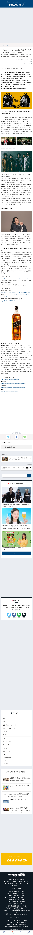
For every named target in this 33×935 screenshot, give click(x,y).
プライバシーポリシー (11, 881)
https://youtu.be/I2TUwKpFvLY (8, 301)
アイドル (5, 735)
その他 (4, 760)
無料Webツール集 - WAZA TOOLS (17, 924)
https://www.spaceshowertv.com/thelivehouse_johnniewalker (16, 278)
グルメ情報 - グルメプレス (17, 891)
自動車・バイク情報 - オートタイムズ (17, 908)
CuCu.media (7, 757)
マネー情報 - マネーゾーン (17, 904)
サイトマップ (17, 885)
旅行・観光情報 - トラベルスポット (17, 906)
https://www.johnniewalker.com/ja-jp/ (10, 379)
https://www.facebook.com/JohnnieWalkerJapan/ (13, 383)
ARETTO (6, 754)
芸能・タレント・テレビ (9, 728)
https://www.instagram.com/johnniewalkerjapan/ (13, 387)
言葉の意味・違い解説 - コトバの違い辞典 (17, 926)
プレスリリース (7, 741)
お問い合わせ (10, 883)
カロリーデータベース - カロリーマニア (17, 920)
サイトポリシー (25, 881)
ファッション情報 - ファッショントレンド (17, 897)
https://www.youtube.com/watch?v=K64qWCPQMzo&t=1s (15, 292)
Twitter (9, 617)
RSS (24, 617)
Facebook (14, 617)
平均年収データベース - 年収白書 (17, 922)
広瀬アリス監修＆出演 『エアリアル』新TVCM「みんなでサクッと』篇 (15, 548)
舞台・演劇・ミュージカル (10, 725)
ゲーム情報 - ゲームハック (17, 895)
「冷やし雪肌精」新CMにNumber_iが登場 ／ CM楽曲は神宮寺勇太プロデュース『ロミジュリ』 (16, 505)
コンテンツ (6, 744)
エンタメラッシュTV (16, 553)
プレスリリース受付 (22, 883)
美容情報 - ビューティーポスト (17, 899)
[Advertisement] (16, 25)
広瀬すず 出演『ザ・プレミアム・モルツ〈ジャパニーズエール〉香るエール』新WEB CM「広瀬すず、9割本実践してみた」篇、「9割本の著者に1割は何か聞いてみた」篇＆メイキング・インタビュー (16, 527)
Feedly (19, 617)
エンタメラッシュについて (17, 879)
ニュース (5, 748)
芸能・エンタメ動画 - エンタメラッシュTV (17, 914)
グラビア (5, 738)
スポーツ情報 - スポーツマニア (17, 901)
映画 (4, 721)
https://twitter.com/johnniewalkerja (9, 391)
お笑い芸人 (6, 731)
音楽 (10, 442)
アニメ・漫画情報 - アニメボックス (17, 893)
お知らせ (5, 763)
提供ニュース (6, 751)
